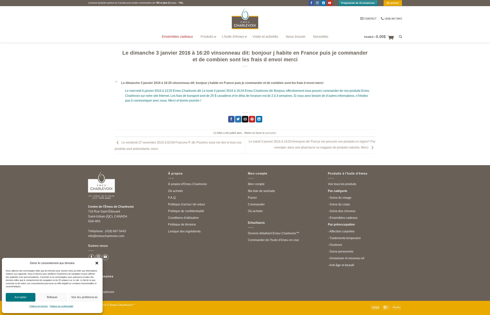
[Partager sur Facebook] (231, 119)
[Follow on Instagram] (317, 3)
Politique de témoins (38, 306)
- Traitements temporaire (344, 238)
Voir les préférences (84, 297)
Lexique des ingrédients (184, 231)
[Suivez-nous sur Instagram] (98, 257)
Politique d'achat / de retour (186, 204)
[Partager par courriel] (245, 119)
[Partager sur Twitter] (238, 119)
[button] (97, 263)
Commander (256, 204)
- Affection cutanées (341, 231)
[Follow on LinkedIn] (323, 3)
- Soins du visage (339, 197)
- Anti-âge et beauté (341, 265)
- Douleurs (335, 244)
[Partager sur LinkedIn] (259, 119)
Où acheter (175, 191)
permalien (270, 132)
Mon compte (256, 184)
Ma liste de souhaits (261, 191)
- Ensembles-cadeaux (343, 217)
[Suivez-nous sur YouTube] (329, 3)
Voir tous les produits (342, 184)
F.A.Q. (172, 197)
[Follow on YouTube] (105, 257)
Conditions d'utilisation (183, 217)
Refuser (52, 297)
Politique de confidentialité (61, 306)
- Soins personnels (340, 251)
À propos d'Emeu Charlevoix (187, 184)
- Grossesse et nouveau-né (346, 258)
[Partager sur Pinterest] (252, 119)
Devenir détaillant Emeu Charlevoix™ (273, 233)
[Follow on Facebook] (91, 257)
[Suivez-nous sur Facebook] (311, 3)
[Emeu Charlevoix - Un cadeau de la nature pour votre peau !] (245, 18)
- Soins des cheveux (341, 211)
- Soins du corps (339, 204)
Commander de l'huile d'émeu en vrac (273, 240)
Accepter (21, 297)
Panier (252, 197)
